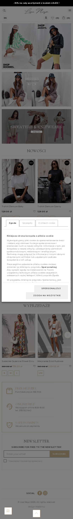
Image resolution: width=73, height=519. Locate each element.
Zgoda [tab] (12, 223)
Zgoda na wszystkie (47, 295)
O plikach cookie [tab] (46, 223)
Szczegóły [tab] (27, 223)
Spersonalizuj (51, 288)
